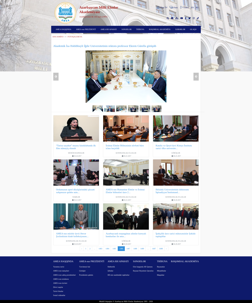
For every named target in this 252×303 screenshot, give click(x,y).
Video (186, 7)
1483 (100, 249)
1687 (154, 249)
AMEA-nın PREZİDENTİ (86, 29)
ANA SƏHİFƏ (57, 37)
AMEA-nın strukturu (61, 279)
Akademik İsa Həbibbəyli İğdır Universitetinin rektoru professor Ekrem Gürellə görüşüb (104, 46)
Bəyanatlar (161, 267)
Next (196, 77)
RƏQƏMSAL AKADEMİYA (159, 29)
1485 (114, 249)
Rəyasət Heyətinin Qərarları (143, 271)
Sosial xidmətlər (59, 295)
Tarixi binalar (58, 291)
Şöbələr (110, 271)
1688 (161, 249)
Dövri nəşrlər (58, 287)
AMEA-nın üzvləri (60, 283)
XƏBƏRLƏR (180, 29)
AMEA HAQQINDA (63, 29)
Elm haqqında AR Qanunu (143, 267)
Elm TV (163, 7)
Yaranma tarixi (58, 267)
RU (197, 7)
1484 (107, 249)
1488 (135, 249)
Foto (176, 7)
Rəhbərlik (111, 267)
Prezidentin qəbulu (86, 275)
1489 (142, 249)
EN (192, 7)
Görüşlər (82, 271)
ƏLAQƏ (193, 29)
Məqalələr (160, 275)
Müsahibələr (161, 271)
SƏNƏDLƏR (127, 29)
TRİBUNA (140, 29)
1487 (128, 249)
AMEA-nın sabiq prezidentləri (64, 275)
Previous (56, 77)
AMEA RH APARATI (109, 29)
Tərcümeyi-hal (84, 267)
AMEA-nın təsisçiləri (61, 271)
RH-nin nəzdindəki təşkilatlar (118, 275)
